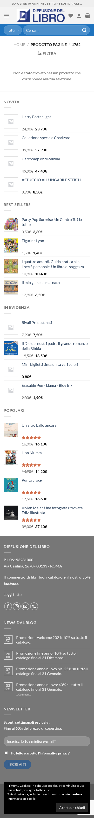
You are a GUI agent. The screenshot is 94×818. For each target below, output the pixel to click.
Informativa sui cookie (21, 798)
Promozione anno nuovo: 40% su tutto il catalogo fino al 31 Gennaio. (49, 686)
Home (19, 44)
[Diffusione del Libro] (41, 15)
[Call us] (34, 606)
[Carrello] (87, 15)
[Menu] (6, 15)
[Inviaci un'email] (25, 606)
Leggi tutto (13, 594)
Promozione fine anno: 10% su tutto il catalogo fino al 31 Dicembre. (47, 655)
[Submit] (84, 30)
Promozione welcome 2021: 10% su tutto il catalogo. (51, 639)
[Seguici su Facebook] (8, 606)
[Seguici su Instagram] (17, 606)
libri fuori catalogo (46, 577)
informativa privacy (54, 753)
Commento (23, 694)
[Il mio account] (79, 15)
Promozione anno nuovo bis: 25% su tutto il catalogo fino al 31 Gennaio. (52, 671)
